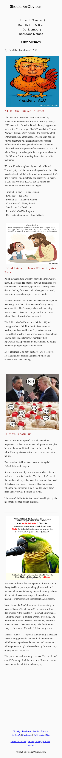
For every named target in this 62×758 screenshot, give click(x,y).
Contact (46, 741)
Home (23, 20)
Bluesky (16, 731)
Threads (44, 731)
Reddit (36, 731)
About (31, 745)
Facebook (26, 731)
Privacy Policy (35, 741)
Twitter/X (16, 734)
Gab (48, 734)
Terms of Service (18, 741)
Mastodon (27, 734)
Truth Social (39, 734)
